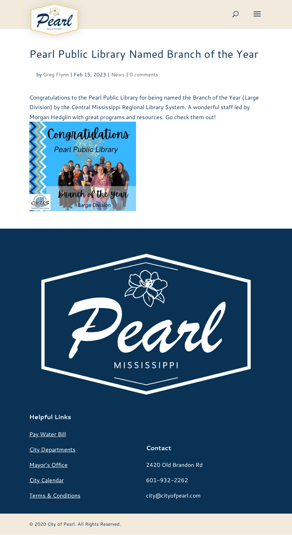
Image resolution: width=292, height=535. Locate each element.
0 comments (144, 74)
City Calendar (46, 480)
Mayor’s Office (48, 464)
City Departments (52, 449)
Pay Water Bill (47, 434)
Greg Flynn (56, 74)
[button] (257, 19)
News (118, 74)
